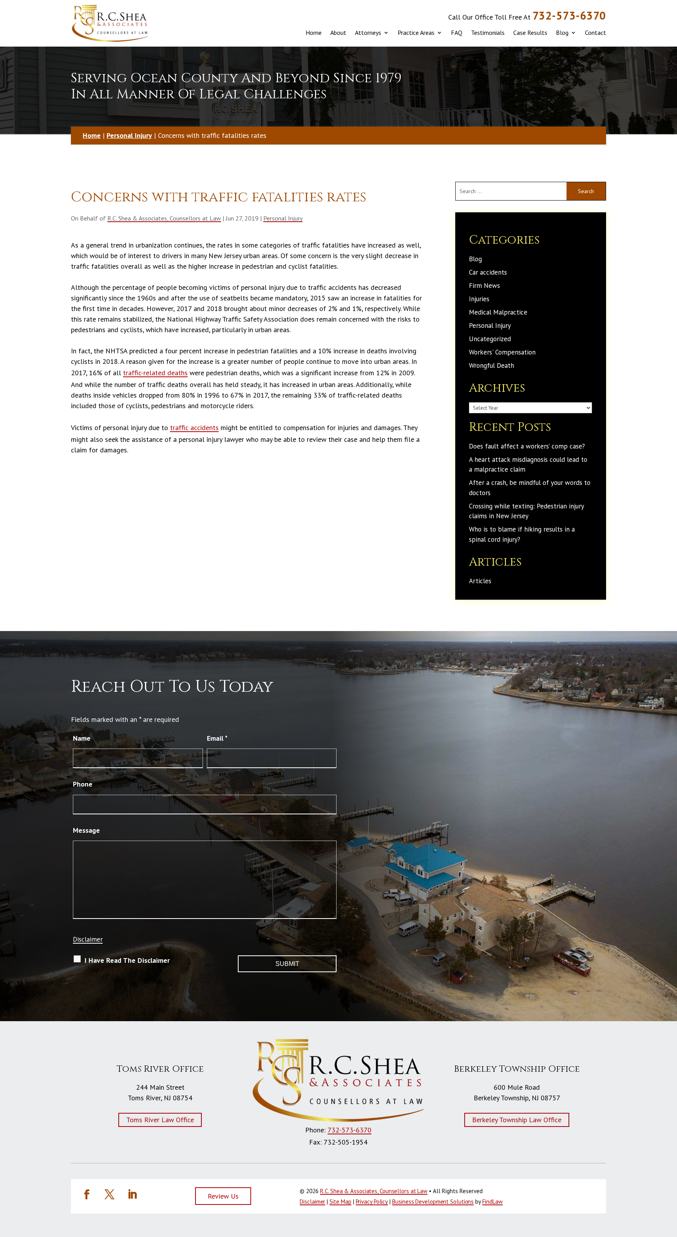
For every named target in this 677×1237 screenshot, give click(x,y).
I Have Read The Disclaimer (127, 960)
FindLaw (492, 1201)
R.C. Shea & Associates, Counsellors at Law (164, 218)
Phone (82, 783)
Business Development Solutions (433, 1201)
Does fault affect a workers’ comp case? (527, 446)
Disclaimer (88, 939)
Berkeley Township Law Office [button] (516, 1119)
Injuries (479, 299)
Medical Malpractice (498, 312)
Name (82, 738)
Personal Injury (282, 218)
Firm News (484, 285)
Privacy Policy (372, 1201)
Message (86, 830)
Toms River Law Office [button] (160, 1119)
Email (217, 738)
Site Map (340, 1201)
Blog (562, 32)
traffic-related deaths (155, 372)
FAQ (456, 32)
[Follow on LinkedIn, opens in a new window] (132, 1194)
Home (314, 32)
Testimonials (488, 32)
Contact (595, 32)
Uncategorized (490, 339)
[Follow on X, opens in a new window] (109, 1194)
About (338, 32)
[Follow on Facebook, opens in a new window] (86, 1194)
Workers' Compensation (502, 352)
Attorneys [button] (368, 32)
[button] (665, 1188)
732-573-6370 (569, 15)
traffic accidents (194, 427)
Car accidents (488, 272)
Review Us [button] (223, 1196)
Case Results (530, 32)
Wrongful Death (491, 365)
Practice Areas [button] (416, 32)
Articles (480, 581)
